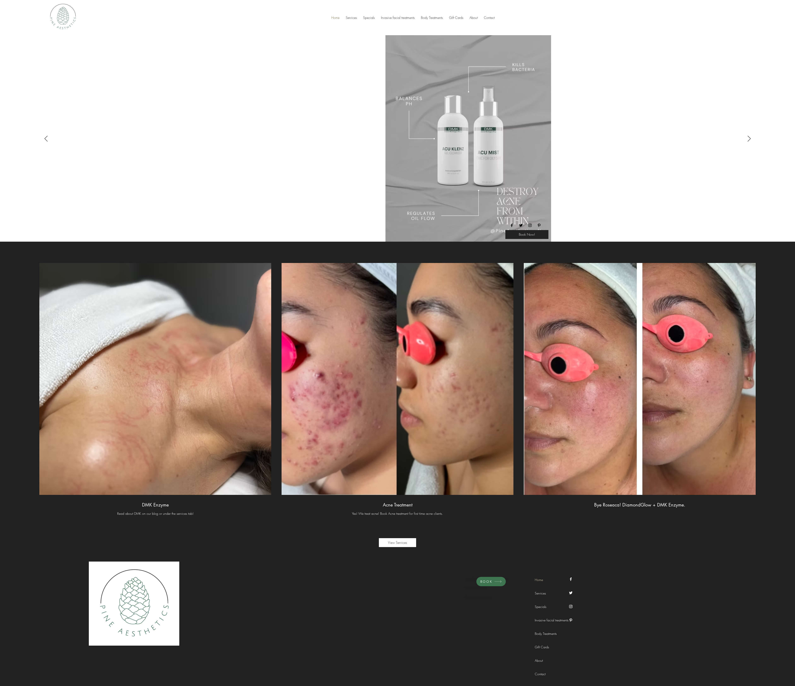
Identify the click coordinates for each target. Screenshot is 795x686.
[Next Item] (749, 139)
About (539, 660)
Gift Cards (542, 647)
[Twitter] (521, 225)
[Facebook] (512, 225)
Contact (540, 674)
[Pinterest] (539, 225)
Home (539, 579)
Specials (540, 606)
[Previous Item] (46, 139)
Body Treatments (544, 633)
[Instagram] (530, 225)
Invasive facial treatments (544, 620)
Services (540, 593)
